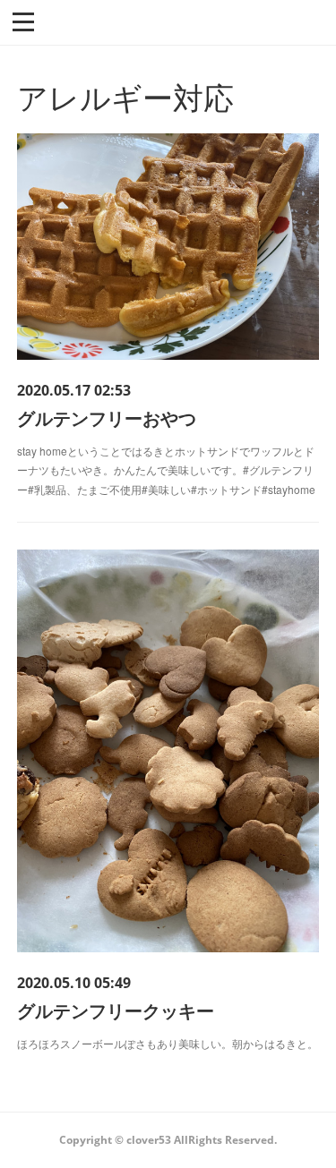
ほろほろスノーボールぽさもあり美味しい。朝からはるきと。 (167, 1043)
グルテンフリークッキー (115, 1010)
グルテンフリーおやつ (106, 418)
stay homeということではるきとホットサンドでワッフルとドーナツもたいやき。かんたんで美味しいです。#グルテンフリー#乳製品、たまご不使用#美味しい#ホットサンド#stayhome (166, 470)
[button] (23, 21)
